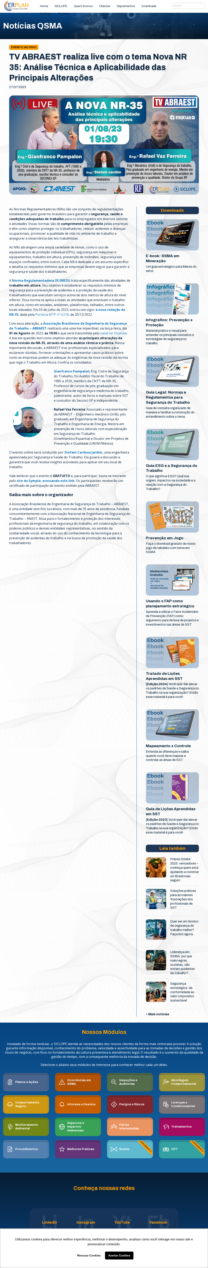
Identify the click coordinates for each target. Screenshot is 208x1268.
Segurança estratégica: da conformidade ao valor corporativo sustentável (182, 992)
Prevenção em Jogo (164, 538)
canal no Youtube (113, 333)
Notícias (45, 13)
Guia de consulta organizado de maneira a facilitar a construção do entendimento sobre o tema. (170, 412)
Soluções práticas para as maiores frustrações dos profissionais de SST (183, 899)
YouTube (122, 1222)
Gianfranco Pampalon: (72, 371)
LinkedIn (49, 1222)
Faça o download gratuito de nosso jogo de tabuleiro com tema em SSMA (171, 548)
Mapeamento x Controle (168, 746)
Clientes (104, 6)
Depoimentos (126, 6)
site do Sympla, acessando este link (46, 480)
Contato (63, 13)
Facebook (158, 1222)
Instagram (86, 1222)
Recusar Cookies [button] (89, 1255)
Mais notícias (158, 1014)
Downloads (149, 6)
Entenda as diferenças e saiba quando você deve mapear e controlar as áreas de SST (167, 756)
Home (44, 6)
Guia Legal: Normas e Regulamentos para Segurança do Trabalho (168, 397)
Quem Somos (83, 6)
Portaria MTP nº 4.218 (52, 314)
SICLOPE (61, 6)
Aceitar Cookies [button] (119, 1255)
